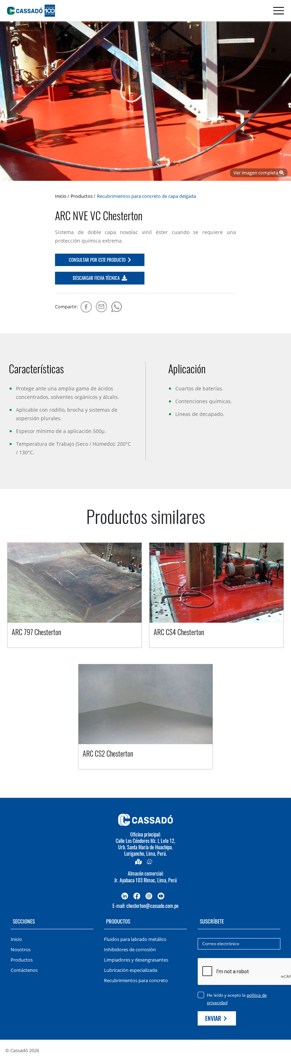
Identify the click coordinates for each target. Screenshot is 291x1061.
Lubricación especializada (130, 970)
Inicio (60, 196)
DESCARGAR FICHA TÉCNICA (97, 277)
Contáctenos (24, 970)
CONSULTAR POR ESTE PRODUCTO (98, 259)
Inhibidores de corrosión (130, 949)
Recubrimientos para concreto (136, 980)
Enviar (214, 1018)
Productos (82, 196)
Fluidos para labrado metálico (135, 939)
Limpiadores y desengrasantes (136, 960)
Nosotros (21, 949)
